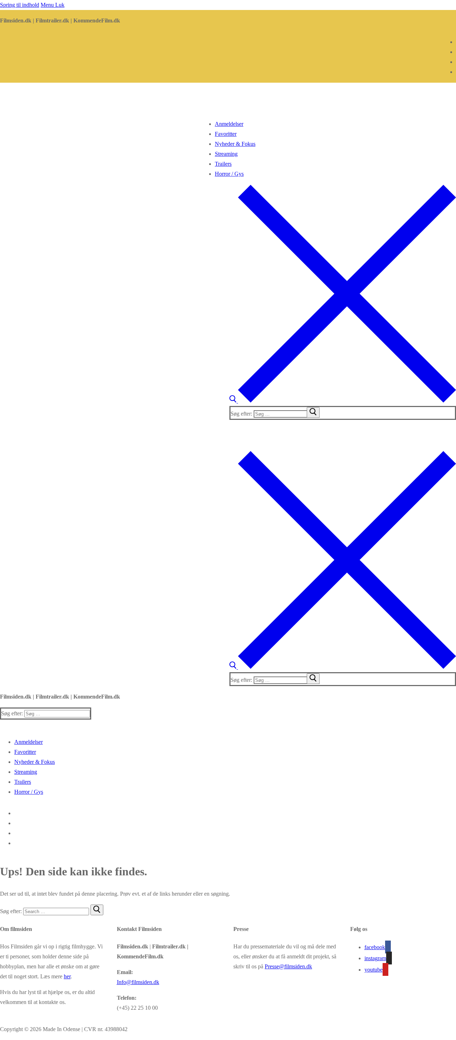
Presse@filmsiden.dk (288, 966)
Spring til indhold (19, 5)
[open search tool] (342, 401)
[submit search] (313, 412)
